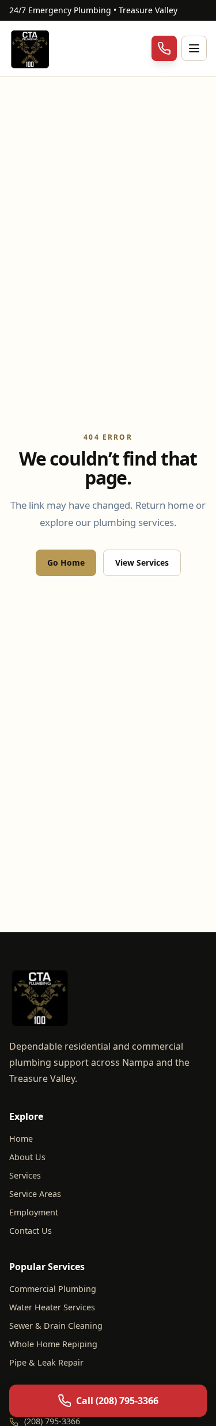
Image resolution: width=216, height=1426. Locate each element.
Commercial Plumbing (52, 1288)
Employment (33, 1212)
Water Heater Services (52, 1307)
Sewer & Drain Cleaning (56, 1325)
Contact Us (30, 1230)
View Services (142, 562)
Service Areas (35, 1193)
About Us (27, 1157)
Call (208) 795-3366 (117, 1400)
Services (25, 1175)
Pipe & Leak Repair (46, 1362)
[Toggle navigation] (194, 48)
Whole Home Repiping (53, 1344)
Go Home (66, 562)
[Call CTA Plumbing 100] (164, 48)
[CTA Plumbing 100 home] (31, 48)
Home (21, 1138)
